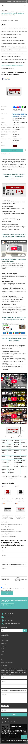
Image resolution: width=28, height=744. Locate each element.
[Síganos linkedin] (8, 721)
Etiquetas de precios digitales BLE (8, 536)
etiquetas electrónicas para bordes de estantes (11, 524)
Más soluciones (9, 605)
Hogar (2, 638)
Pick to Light (3, 643)
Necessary (6, 740)
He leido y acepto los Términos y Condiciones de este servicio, (12, 589)
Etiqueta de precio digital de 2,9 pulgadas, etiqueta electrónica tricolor (20, 517)
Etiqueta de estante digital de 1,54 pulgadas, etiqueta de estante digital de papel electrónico (7, 500)
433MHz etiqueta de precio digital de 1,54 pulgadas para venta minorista (20, 500)
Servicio (2, 651)
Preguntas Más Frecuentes (7, 662)
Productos (3, 646)
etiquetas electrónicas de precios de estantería (11, 531)
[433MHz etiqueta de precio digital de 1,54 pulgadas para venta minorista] (20, 491)
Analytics (13, 740)
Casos (2, 657)
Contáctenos (4, 665)
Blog (2, 654)
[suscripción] (25, 630)
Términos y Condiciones (9, 590)
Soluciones (3, 649)
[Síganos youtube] (2, 721)
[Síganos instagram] (15, 721)
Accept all (24, 737)
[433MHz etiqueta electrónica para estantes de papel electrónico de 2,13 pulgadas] (7, 509)
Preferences (19, 740)
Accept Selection (15, 737)
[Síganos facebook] (5, 721)
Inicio (2, 10)
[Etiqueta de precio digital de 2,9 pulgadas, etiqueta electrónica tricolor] (20, 509)
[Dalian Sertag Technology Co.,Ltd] (14, 6)
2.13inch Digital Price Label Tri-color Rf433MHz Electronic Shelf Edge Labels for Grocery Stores (20, 115)
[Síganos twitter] (12, 721)
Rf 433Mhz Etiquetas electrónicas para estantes (11, 12)
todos (6, 10)
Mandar (7, 593)
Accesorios (6, 579)
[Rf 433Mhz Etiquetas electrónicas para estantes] (15, 146)
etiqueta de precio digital (6, 527)
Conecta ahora (12, 150)
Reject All (7, 737)
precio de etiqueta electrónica (7, 529)
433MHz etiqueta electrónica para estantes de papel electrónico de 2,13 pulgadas (7, 517)
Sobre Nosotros (4, 640)
